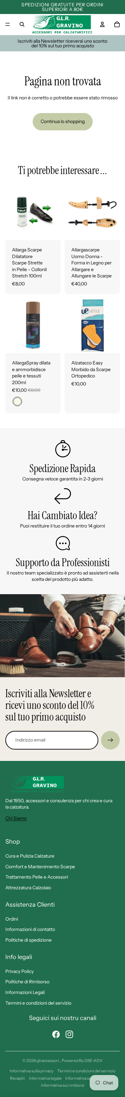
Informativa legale (45, 1078)
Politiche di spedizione (28, 940)
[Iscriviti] (110, 740)
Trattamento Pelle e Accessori (36, 877)
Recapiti (17, 1078)
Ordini (11, 919)
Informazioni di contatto (30, 929)
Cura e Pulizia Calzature (29, 856)
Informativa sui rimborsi (62, 1085)
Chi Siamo (16, 818)
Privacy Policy (19, 971)
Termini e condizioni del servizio (38, 1003)
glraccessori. (48, 1060)
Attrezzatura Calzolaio (28, 888)
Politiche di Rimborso (27, 982)
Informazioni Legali (25, 992)
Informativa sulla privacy (31, 1070)
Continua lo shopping (63, 121)
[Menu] (7, 24)
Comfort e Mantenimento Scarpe (40, 867)
